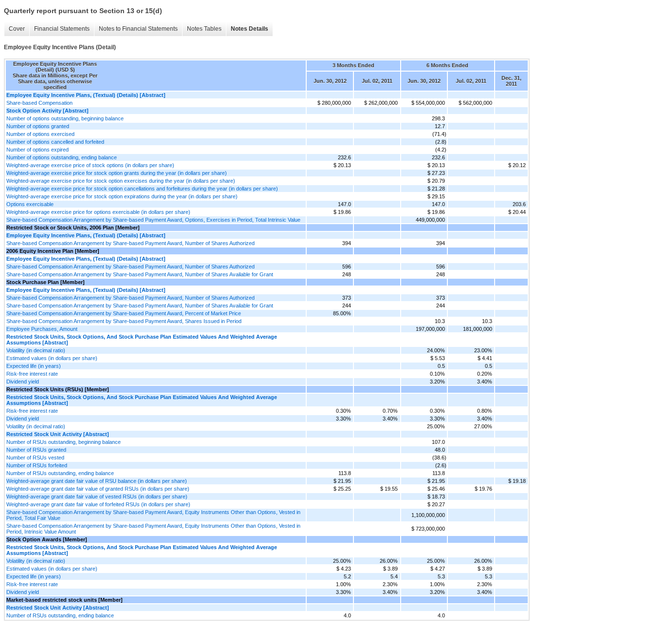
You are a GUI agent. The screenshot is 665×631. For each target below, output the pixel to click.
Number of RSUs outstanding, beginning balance (63, 442)
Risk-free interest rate (32, 374)
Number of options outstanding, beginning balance (65, 118)
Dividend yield (22, 381)
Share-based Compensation (39, 103)
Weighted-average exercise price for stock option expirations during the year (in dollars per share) (122, 196)
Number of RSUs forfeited (36, 465)
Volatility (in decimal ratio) (35, 350)
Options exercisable (30, 204)
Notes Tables (204, 28)
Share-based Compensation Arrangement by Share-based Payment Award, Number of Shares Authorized (130, 243)
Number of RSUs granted (36, 450)
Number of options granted (37, 126)
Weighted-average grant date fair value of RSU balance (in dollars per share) (96, 481)
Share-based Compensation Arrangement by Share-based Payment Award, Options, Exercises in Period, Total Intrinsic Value (153, 220)
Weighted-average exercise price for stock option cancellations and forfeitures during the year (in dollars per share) (142, 188)
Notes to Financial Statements (138, 28)
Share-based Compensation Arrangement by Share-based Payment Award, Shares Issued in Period (123, 321)
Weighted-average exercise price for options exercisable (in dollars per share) (98, 212)
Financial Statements (62, 28)
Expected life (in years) (33, 366)
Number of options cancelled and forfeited (55, 142)
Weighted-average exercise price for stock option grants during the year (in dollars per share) (116, 173)
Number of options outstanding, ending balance (61, 157)
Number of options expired (37, 150)
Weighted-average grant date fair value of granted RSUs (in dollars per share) (97, 489)
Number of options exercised (40, 134)
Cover (17, 28)
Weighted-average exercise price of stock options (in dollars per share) (90, 165)
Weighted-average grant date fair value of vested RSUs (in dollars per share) (96, 496)
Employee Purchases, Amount (41, 329)
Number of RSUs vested (35, 457)
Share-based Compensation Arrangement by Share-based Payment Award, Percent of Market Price (123, 313)
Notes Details (249, 28)
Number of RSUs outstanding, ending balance (60, 473)
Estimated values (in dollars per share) (51, 358)
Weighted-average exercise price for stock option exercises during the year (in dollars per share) (120, 181)
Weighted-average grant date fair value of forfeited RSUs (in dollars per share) (98, 504)
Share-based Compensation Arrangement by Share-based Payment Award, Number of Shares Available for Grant (139, 274)
